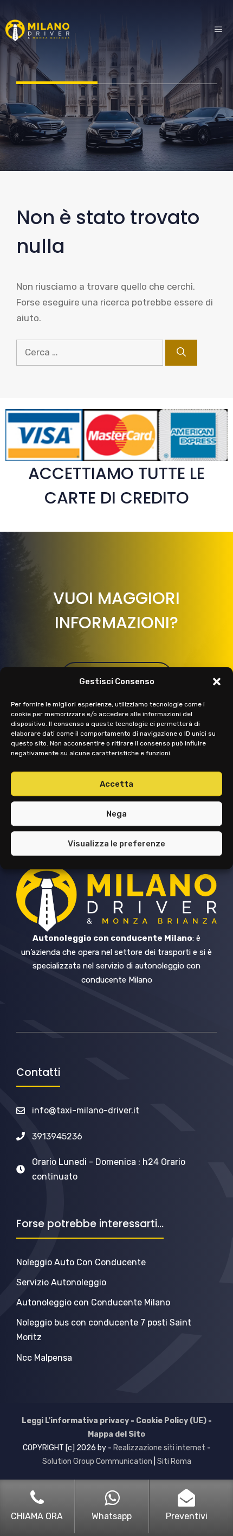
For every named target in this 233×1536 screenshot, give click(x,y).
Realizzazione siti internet (159, 1447)
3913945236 (57, 1136)
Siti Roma (174, 1461)
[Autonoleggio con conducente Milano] (37, 30)
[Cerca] (181, 353)
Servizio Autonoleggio (61, 1282)
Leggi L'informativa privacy (75, 1420)
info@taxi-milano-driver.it (85, 1110)
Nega (116, 814)
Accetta (116, 784)
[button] (216, 682)
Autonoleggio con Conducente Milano (93, 1302)
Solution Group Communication (97, 1461)
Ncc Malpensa (44, 1358)
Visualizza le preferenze (116, 844)
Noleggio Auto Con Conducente (81, 1262)
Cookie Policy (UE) (171, 1420)
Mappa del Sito (116, 1434)
